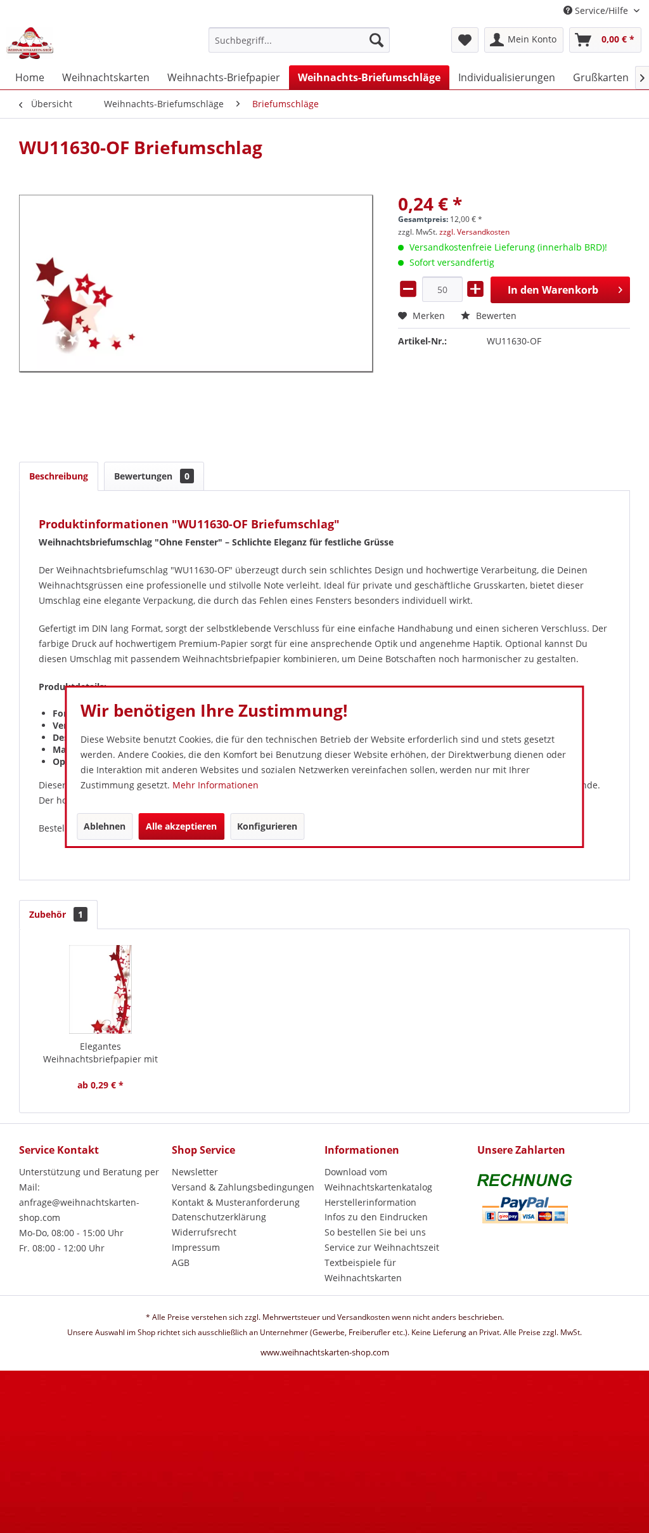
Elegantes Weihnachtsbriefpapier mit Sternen (100, 1053)
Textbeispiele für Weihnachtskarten (363, 1270)
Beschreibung (58, 476)
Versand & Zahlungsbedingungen (243, 1187)
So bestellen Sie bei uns (375, 1232)
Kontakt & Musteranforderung (236, 1202)
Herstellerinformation (370, 1202)
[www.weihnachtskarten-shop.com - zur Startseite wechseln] (29, 43)
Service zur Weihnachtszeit (381, 1247)
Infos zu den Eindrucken (376, 1217)
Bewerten (495, 316)
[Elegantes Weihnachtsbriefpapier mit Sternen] (100, 989)
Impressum (196, 1247)
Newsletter (195, 1172)
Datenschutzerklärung (219, 1217)
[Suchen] (376, 40)
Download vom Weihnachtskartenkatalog (378, 1179)
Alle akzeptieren (181, 826)
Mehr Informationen (215, 785)
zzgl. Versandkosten (474, 231)
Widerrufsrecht (204, 1232)
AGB (181, 1262)
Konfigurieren (267, 826)
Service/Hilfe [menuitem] (601, 10)
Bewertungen (152, 476)
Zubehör (56, 914)
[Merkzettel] (465, 40)
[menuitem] (299, 46)
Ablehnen (104, 826)
